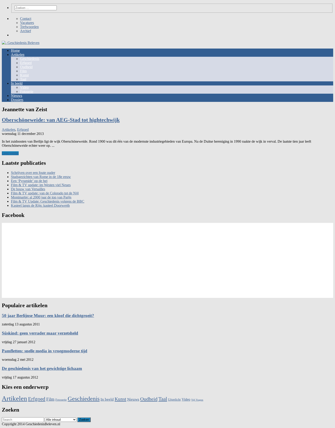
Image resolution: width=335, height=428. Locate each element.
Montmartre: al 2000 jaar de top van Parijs (41, 197)
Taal (23, 79)
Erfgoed (26, 63)
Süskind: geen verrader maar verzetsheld (40, 333)
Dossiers (17, 100)
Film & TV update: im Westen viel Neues (41, 185)
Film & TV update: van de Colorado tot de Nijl (45, 193)
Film (23, 71)
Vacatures (27, 23)
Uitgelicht (174, 399)
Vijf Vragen (197, 400)
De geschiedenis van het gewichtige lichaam (42, 368)
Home (15, 50)
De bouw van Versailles (28, 189)
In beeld (17, 83)
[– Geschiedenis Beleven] (167, 43)
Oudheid (26, 67)
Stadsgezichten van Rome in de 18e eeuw (41, 177)
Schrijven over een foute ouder (33, 173)
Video (24, 87)
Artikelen (17, 55)
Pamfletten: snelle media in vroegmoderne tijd (44, 350)
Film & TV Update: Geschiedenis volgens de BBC (47, 201)
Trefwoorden (29, 27)
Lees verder (10, 153)
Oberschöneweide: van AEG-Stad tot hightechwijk (61, 120)
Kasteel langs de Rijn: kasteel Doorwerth (40, 205)
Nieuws (16, 96)
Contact (25, 19)
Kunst (24, 75)
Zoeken (84, 419)
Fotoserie (26, 91)
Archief (25, 31)
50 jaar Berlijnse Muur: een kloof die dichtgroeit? (48, 315)
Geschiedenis (29, 59)
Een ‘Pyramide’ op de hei (29, 181)
